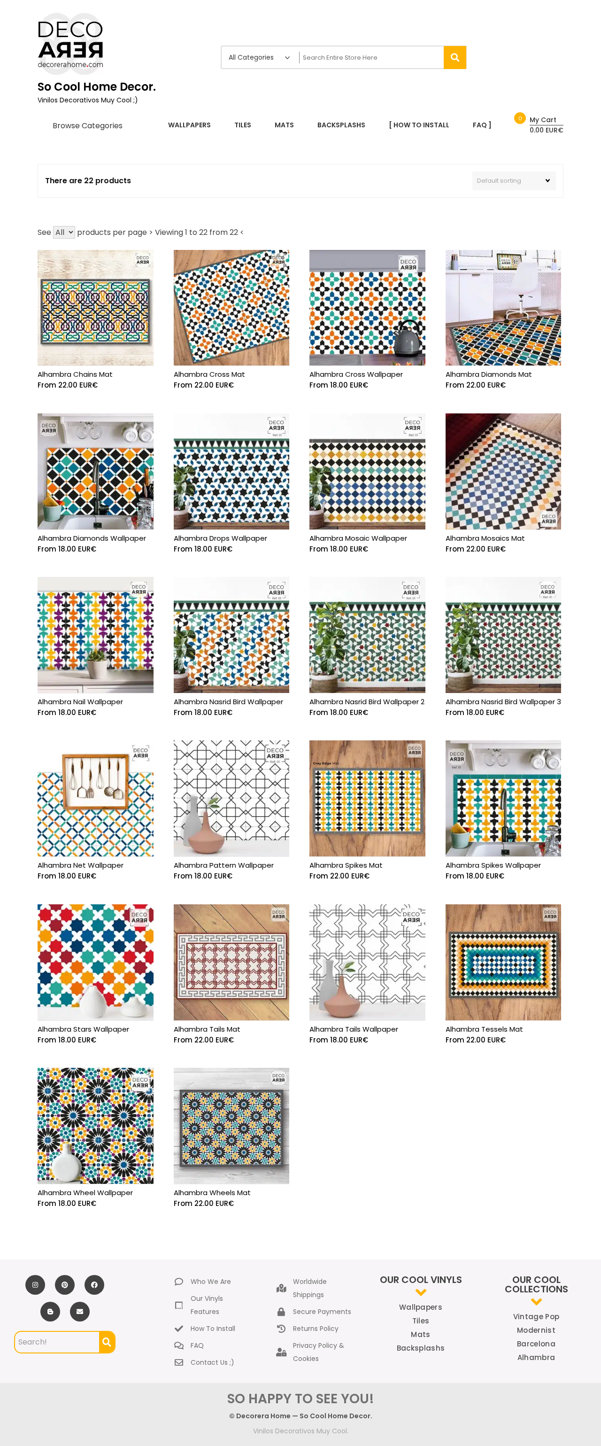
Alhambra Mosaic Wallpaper (358, 538)
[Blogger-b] (50, 1312)
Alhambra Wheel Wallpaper (85, 1192)
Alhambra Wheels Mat (212, 1192)
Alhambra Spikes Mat (346, 865)
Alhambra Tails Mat (207, 1029)
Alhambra (536, 1357)
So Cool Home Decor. (97, 86)
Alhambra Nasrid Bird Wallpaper (228, 701)
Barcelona (536, 1344)
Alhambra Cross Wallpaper (356, 374)
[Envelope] (80, 1312)
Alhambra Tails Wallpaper (353, 1029)
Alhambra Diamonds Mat (489, 374)
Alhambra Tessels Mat (484, 1029)
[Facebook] (94, 1285)
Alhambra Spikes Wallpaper (493, 865)
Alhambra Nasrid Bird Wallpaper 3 (503, 701)
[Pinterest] (65, 1285)
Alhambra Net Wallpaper (80, 865)
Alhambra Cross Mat (209, 374)
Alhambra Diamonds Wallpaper (92, 538)
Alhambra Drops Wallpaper (220, 538)
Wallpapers (420, 1307)
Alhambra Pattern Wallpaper (224, 865)
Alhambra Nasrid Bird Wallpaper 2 (366, 701)
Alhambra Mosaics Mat (485, 538)
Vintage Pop (536, 1317)
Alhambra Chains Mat (75, 374)
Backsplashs (421, 1348)
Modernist (536, 1330)
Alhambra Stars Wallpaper (83, 1029)
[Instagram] (35, 1285)
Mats (420, 1334)
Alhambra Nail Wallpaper (80, 701)
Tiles (421, 1321)
